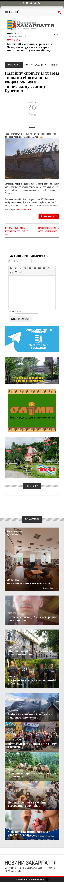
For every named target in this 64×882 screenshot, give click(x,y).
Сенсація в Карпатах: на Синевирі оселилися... (32, 774)
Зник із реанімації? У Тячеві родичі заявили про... (32, 618)
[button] (11, 268)
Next (57, 34)
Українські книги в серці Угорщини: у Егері (28, 583)
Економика (12, 647)
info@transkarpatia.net (15, 871)
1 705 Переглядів (36, 64)
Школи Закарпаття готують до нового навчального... (30, 652)
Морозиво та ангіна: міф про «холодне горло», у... (28, 833)
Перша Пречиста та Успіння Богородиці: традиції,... (28, 804)
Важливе (11, 769)
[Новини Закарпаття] (32, 24)
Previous (54, 34)
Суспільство (13, 580)
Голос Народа (12, 613)
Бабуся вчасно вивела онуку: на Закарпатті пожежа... (30, 715)
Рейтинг (55, 64)
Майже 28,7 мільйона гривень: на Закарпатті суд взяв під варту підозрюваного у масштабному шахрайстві (30, 46)
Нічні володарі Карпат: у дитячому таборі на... (32, 745)
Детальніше (48, 588)
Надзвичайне (24, 209)
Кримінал (11, 676)
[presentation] (11, 268)
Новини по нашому (15, 740)
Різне (10, 828)
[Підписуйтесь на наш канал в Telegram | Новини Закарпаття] (32, 338)
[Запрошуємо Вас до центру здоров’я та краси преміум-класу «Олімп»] (32, 410)
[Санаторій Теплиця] (32, 457)
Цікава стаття (50, 216)
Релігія (10, 798)
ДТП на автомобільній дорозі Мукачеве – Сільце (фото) (16, 231)
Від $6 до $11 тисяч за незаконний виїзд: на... (31, 681)
